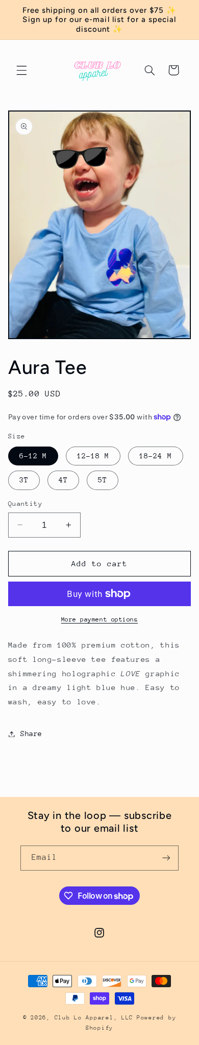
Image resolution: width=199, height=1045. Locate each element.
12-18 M (93, 456)
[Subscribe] (166, 858)
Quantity (25, 503)
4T (63, 480)
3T (24, 480)
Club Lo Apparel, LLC (94, 1017)
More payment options (99, 619)
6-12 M (33, 456)
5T (102, 480)
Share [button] (31, 733)
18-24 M (155, 456)
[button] (21, 70)
